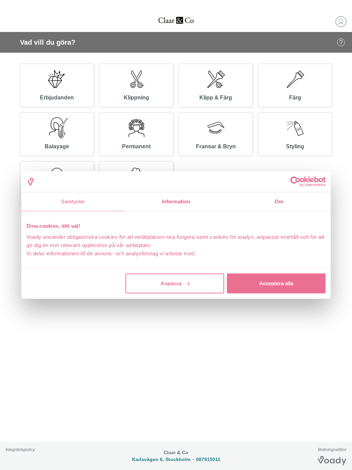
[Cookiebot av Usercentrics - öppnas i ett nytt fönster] (295, 182)
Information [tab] (176, 201)
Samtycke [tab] (73, 201)
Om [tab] (279, 201)
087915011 (208, 459)
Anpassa (171, 283)
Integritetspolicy (20, 449)
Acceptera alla (276, 283)
